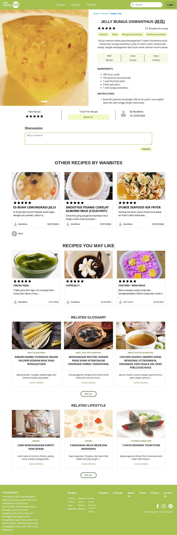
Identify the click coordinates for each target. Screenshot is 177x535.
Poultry (71, 501)
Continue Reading (36, 382)
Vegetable (72, 508)
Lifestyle (91, 4)
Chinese (81, 505)
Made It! (88, 117)
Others (91, 511)
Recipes (61, 4)
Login (170, 4)
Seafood (71, 498)
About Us (131, 494)
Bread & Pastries (92, 506)
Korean (91, 498)
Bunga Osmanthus (132, 34)
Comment (146, 149)
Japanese (82, 508)
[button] (6, 57)
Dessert (105, 13)
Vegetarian (83, 498)
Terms (142, 492)
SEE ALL (88, 393)
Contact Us (168, 494)
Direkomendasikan (157, 34)
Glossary (75, 4)
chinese (103, 34)
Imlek (115, 34)
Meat (70, 505)
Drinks (91, 501)
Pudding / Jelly (115, 14)
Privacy (155, 492)
